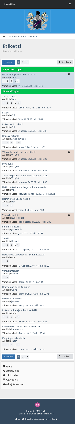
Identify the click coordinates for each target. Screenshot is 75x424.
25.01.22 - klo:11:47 (34, 147)
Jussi (20, 233)
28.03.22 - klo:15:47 (37, 130)
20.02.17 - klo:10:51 (35, 281)
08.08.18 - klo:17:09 (34, 209)
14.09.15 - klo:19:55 (35, 305)
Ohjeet (18, 419)
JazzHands (16, 229)
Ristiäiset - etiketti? (12, 298)
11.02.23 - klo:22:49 (33, 119)
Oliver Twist (24, 107)
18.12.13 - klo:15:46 (35, 333)
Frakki (5, 112)
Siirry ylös (8, 357)
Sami (13, 77)
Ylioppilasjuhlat (10, 215)
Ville (20, 85)
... (15, 81)
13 (18, 103)
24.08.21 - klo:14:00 (37, 182)
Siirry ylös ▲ (52, 419)
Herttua (22, 321)
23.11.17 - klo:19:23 (39, 265)
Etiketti (11, 46)
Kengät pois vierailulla (13, 338)
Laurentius (16, 329)
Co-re (14, 289)
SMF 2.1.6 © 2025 (27, 413)
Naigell (14, 273)
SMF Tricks (41, 411)
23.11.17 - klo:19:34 (39, 249)
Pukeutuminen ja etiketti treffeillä (19, 310)
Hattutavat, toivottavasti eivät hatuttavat (23, 254)
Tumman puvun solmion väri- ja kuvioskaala (25, 175)
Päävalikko (9, 4)
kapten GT (23, 293)
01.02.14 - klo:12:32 (37, 321)
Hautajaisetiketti (10, 135)
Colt (13, 115)
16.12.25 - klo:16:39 (41, 107)
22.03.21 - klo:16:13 (33, 85)
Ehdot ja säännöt (33, 419)
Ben (13, 201)
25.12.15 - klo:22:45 (39, 293)
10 (18, 142)
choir (14, 340)
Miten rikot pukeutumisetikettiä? (19, 74)
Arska (21, 147)
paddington (24, 221)
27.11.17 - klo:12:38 (33, 233)
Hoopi (21, 305)
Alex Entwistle (18, 138)
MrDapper (23, 249)
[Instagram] (37, 404)
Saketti (5, 238)
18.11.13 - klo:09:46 (34, 349)
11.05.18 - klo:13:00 (41, 221)
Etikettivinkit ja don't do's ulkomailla (21, 326)
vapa (21, 209)
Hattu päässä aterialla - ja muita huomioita (24, 187)
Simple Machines (45, 413)
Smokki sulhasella (11, 226)
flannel (14, 241)
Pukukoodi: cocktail (12, 124)
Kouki (21, 281)
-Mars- (21, 333)
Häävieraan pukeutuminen (16, 286)
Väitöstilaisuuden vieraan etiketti (19, 152)
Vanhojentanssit (10, 270)
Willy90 (15, 154)
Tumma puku (9, 96)
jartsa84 (15, 301)
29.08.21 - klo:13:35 (37, 170)
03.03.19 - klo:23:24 (45, 193)
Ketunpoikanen (26, 193)
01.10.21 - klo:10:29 (37, 158)
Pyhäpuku (7, 163)
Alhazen (22, 130)
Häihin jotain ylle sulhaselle (16, 198)
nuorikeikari (17, 217)
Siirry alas (8, 62)
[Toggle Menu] (70, 4)
